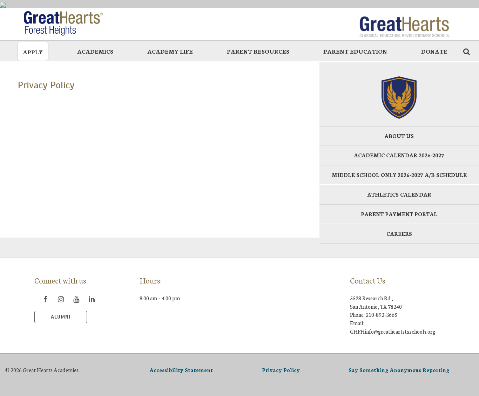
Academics (95, 51)
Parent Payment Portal (399, 214)
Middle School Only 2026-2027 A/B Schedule (399, 174)
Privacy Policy (281, 370)
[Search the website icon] (466, 51)
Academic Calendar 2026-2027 (399, 155)
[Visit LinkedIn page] (91, 299)
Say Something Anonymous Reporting (399, 370)
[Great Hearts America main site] (404, 23)
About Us (399, 135)
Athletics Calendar (399, 194)
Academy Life (170, 51)
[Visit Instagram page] (60, 299)
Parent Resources (258, 51)
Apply (33, 52)
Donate (434, 51)
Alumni (60, 317)
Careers (399, 233)
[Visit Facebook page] (45, 299)
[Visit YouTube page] (76, 299)
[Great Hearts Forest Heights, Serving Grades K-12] (75, 23)
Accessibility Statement (181, 370)
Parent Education (355, 51)
